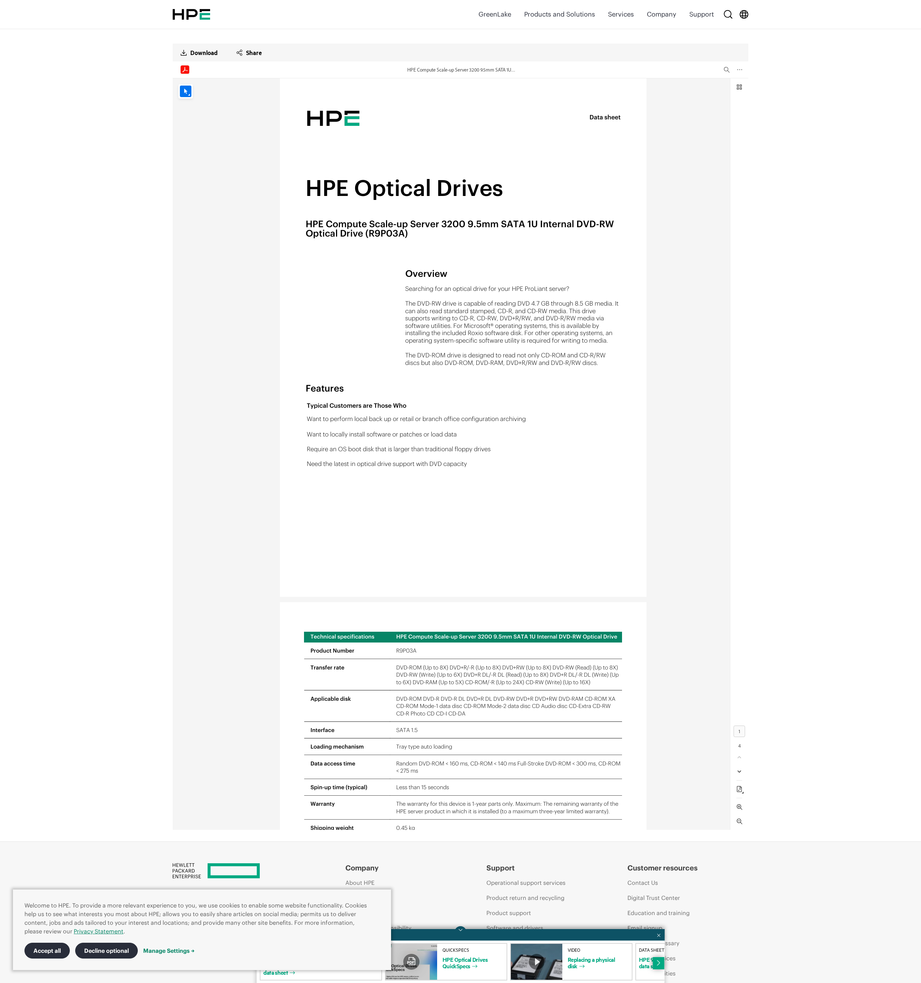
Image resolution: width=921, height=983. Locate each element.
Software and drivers (514, 928)
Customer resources (662, 867)
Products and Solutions (559, 14)
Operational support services (526, 882)
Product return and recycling (525, 897)
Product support (508, 912)
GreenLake (494, 14)
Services (621, 14)
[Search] (728, 14)
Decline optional (106, 950)
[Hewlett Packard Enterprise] (191, 14)
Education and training (658, 912)
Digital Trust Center (653, 897)
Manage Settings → (169, 950)
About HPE (360, 882)
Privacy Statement (98, 931)
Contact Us (642, 882)
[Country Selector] (744, 14)
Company (661, 14)
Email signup (644, 928)
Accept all (47, 950)
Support (701, 14)
